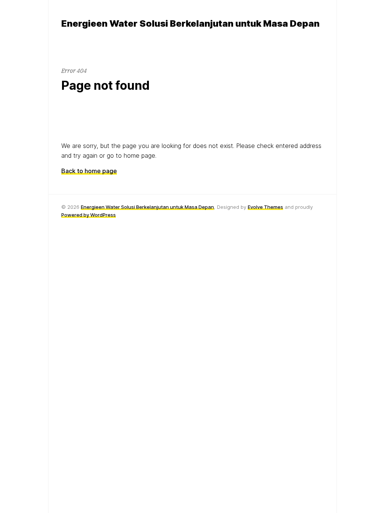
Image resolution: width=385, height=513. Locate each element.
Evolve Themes (265, 207)
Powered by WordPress (88, 215)
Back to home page (89, 171)
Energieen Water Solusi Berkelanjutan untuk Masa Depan (147, 207)
